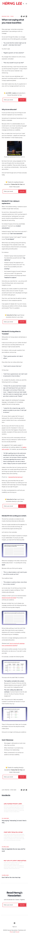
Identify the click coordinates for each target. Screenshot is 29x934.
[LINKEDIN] (26, 16)
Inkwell (17, 932)
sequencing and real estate (9, 597)
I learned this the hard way (15, 477)
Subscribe (22, 99)
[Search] (23, 3)
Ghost (11, 932)
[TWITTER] (24, 16)
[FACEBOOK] (21, 16)
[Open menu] (26, 4)
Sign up (14, 926)
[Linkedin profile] (14, 923)
